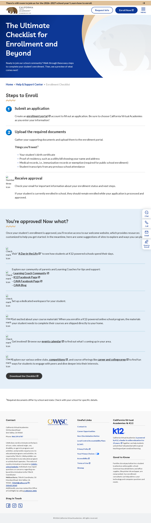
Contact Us (82, 426)
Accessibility (82, 458)
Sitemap (80, 468)
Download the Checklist (23, 376)
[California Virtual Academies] (19, 10)
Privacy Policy (82, 449)
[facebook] (8, 505)
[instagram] (14, 505)
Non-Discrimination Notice (88, 436)
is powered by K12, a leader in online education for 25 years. (129, 440)
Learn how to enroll (81, 3)
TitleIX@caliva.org (19, 483)
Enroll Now (125, 10)
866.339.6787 (17, 436)
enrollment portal (37, 116)
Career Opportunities (86, 431)
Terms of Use (82, 463)
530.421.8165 (11, 485)
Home (9, 84)
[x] (20, 505)
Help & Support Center (29, 84)
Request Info (102, 10)
